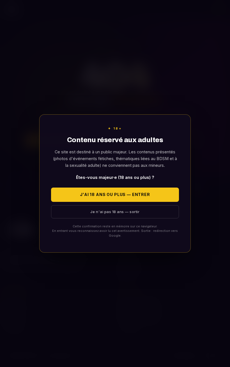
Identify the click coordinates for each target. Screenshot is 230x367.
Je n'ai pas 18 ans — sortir (114, 211)
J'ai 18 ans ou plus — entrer (115, 194)
